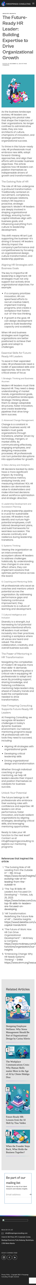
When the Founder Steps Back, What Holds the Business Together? (18, 1149)
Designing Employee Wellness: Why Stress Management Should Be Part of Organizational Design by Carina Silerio (18, 1032)
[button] (33, 3)
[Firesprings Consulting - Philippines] (16, 3)
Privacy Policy (6, 1274)
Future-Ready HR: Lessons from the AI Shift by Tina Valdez (16, 1120)
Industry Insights (9, 13)
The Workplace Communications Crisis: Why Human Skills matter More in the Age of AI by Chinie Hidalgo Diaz (18, 1069)
